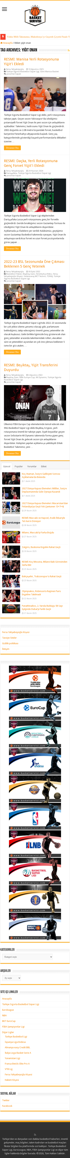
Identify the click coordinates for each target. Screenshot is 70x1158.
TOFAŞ (50, 276)
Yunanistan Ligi (12, 1058)
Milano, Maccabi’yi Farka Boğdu (38, 532)
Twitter (6, 1100)
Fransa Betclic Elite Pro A (17, 1063)
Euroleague (8, 1010)
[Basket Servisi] (35, 14)
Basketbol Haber (14, 274)
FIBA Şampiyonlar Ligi (13, 1026)
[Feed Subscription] (69, 50)
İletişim (5, 649)
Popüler (19, 466)
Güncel (6, 466)
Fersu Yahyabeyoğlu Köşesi (15, 632)
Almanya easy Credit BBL (17, 1047)
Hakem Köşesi (12, 1080)
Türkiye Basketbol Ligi (16, 1036)
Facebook (7, 1106)
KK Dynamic (41, 377)
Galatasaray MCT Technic (35, 276)
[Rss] (35, 1135)
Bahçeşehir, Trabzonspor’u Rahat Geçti (41, 576)
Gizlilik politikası (10, 643)
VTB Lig (9, 1069)
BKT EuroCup (9, 1021)
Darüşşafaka (11, 173)
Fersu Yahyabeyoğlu (15, 69)
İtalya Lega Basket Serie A (18, 1052)
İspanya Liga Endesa (15, 1042)
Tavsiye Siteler (9, 637)
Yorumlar (32, 466)
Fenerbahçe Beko (44, 274)
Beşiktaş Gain (29, 274)
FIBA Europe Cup (27, 377)
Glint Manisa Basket (49, 71)
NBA (4, 1015)
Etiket (43, 466)
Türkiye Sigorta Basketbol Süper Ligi (22, 71)
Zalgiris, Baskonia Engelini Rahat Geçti (41, 547)
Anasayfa (8, 43)
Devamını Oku (12, 148)
